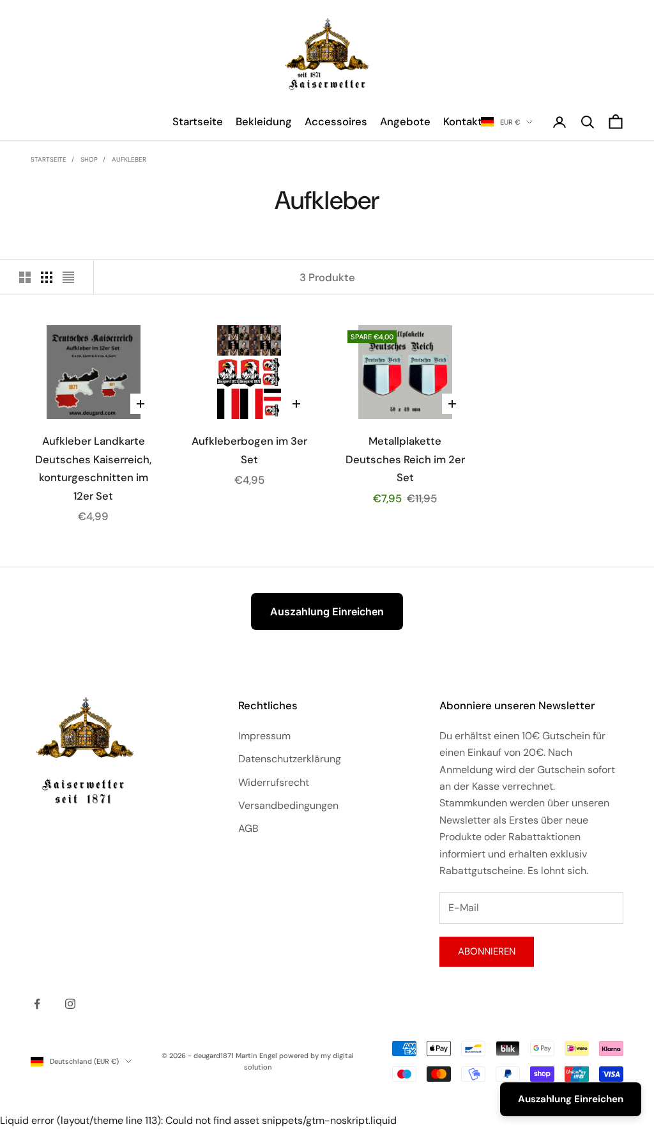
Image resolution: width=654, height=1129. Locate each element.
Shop (89, 159)
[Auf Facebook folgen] (37, 1003)
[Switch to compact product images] (68, 277)
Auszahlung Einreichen (327, 611)
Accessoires (336, 121)
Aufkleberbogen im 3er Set (249, 450)
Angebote (405, 121)
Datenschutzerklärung (289, 758)
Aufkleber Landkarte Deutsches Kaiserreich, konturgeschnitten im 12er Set (93, 468)
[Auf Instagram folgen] (70, 1003)
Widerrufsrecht (273, 782)
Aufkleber (129, 159)
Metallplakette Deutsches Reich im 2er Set (405, 459)
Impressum (264, 735)
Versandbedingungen (288, 805)
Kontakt (462, 121)
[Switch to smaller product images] (46, 277)
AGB (248, 828)
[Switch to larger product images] (25, 277)
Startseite (197, 121)
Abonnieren (486, 951)
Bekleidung (264, 121)
